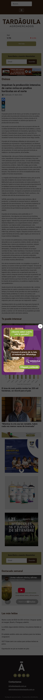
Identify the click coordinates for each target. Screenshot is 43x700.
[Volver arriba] (39, 696)
